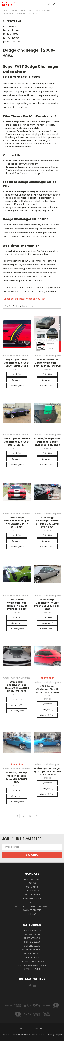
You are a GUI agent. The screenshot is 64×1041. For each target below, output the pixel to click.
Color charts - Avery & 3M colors (32, 906)
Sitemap (32, 914)
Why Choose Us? (32, 879)
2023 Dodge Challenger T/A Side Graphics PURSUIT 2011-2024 (47, 604)
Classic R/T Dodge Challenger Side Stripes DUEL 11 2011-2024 (16, 777)
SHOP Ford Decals (32, 942)
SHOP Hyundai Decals (32, 949)
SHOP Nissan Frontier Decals (32, 965)
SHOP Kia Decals (32, 957)
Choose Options (17, 385)
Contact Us (32, 887)
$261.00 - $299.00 (11, 37)
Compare (15, 380)
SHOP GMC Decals (32, 946)
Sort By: (8, 306)
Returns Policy (32, 891)
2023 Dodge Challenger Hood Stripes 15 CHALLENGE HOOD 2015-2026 (16, 686)
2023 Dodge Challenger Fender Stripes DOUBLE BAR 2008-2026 (47, 522)
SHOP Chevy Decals (32, 930)
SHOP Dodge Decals (32, 934)
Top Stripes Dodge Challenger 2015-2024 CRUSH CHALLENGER (17, 362)
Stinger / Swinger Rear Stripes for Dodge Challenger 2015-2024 (47, 441)
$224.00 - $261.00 (11, 34)
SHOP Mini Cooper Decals (32, 961)
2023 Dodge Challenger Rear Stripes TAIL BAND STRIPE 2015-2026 (16, 604)
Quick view (16, 374)
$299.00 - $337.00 (11, 41)
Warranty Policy (32, 894)
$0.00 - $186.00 (10, 26)
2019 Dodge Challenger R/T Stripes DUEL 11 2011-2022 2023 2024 (47, 771)
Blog (32, 902)
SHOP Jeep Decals (32, 953)
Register (37, 910)
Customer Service (32, 898)
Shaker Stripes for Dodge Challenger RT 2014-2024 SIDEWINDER (47, 362)
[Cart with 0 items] (53, 3)
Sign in (26, 910)
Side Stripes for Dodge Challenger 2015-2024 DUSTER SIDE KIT (17, 441)
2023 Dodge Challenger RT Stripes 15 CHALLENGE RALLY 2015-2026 (16, 522)
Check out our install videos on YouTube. (25, 298)
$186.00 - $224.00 (11, 30)
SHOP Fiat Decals (32, 938)
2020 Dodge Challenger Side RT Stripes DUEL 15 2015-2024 (47, 691)
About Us (32, 883)
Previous (4, 1038)
